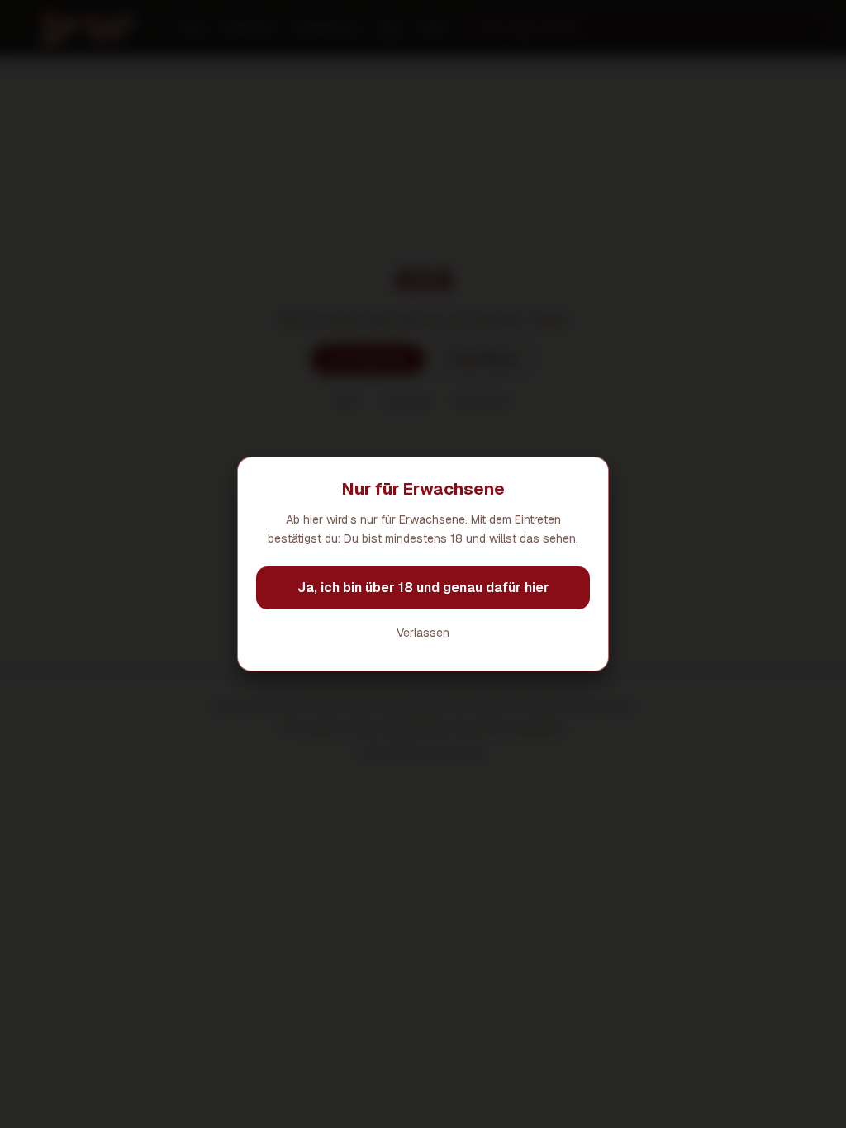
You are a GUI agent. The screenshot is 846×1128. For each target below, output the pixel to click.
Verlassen (423, 632)
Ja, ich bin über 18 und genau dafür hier (423, 587)
